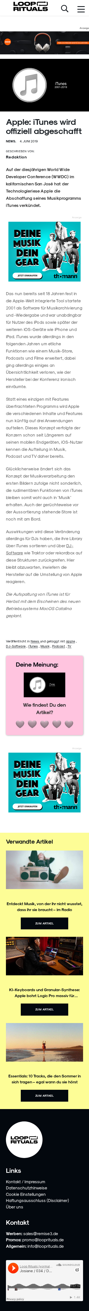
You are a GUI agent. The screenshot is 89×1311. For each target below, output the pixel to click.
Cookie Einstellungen (26, 1194)
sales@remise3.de (40, 1233)
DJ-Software (16, 646)
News (35, 641)
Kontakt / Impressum (25, 1181)
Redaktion (16, 156)
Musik (45, 646)
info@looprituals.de (45, 1246)
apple (70, 641)
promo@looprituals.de (43, 1239)
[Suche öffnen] (64, 9)
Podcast (58, 646)
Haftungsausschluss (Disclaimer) (37, 1200)
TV (69, 646)
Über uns (14, 1206)
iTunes (33, 646)
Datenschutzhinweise (26, 1187)
